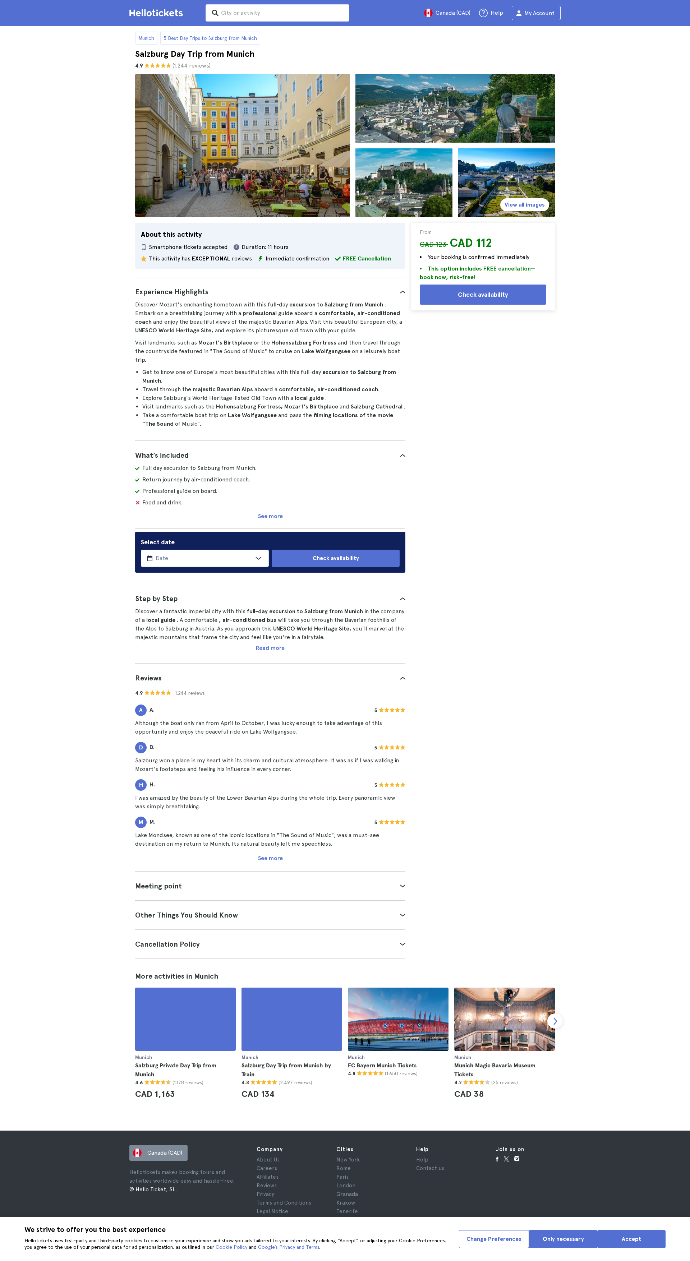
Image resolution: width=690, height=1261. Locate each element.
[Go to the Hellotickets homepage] (157, 13)
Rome (343, 1168)
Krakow (345, 1203)
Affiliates (268, 1177)
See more (270, 516)
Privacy (265, 1194)
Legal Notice (272, 1211)
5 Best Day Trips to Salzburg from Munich (210, 38)
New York (348, 1159)
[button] (270, 291)
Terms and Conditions (284, 1203)
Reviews (267, 1185)
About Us (268, 1159)
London (345, 1185)
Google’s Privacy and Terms (288, 1247)
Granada (347, 1194)
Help (422, 1159)
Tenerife (347, 1211)
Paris (342, 1177)
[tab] (270, 291)
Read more (270, 648)
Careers (267, 1168)
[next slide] (554, 1021)
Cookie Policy (231, 1247)
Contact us (430, 1168)
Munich (146, 38)
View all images (525, 204)
